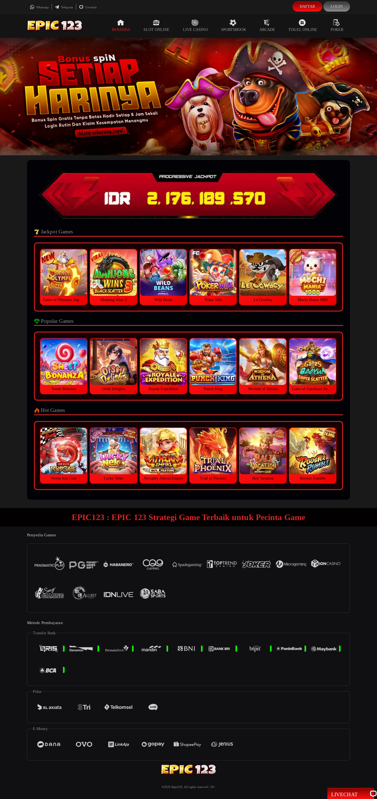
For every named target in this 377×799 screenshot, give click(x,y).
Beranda (121, 30)
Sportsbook (233, 30)
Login (337, 6)
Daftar (307, 6)
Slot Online (156, 30)
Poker (337, 30)
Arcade (267, 30)
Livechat (90, 7)
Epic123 (177, 787)
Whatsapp (42, 7)
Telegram (66, 7)
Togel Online (302, 30)
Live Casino (195, 30)
